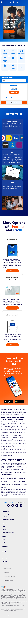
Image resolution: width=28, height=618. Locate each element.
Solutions (4, 549)
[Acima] (14, 3)
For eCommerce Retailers (8, 532)
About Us (4, 523)
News (3, 526)
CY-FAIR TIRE (14, 85)
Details (11, 98)
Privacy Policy (6, 572)
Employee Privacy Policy (8, 580)
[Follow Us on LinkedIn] (12, 506)
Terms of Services (7, 568)
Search (21, 98)
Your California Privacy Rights (9, 576)
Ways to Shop (5, 514)
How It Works (5, 511)
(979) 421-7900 (14, 89)
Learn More (12, 270)
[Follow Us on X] (16, 506)
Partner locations (6, 559)
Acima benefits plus (7, 556)
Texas (10, 502)
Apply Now (14, 92)
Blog (3, 542)
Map (6, 98)
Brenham (13, 502)
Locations (5, 502)
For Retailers (5, 517)
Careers (4, 536)
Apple (9, 401)
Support (4, 529)
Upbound (4, 561)
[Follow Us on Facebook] (7, 506)
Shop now (9, 31)
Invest (3, 539)
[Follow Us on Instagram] (20, 506)
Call (16, 98)
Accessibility (5, 546)
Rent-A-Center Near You (8, 519)
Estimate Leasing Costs (14, 95)
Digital (4, 552)
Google (20, 401)
